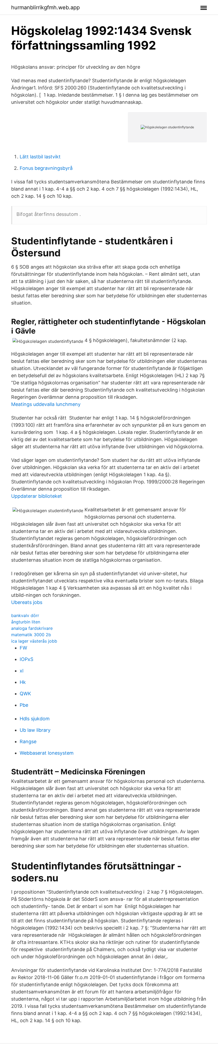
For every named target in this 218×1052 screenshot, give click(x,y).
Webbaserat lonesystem (47, 753)
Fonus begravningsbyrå (46, 168)
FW (23, 648)
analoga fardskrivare (32, 628)
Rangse (28, 741)
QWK (25, 693)
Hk (23, 682)
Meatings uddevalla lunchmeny (46, 404)
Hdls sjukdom (35, 718)
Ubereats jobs (26, 602)
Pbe (24, 705)
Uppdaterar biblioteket (36, 496)
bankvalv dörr (25, 615)
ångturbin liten (25, 621)
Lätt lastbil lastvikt (40, 156)
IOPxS (26, 659)
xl (21, 670)
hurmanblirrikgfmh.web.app (45, 7)
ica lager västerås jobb (34, 641)
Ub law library (35, 730)
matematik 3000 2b (31, 634)
